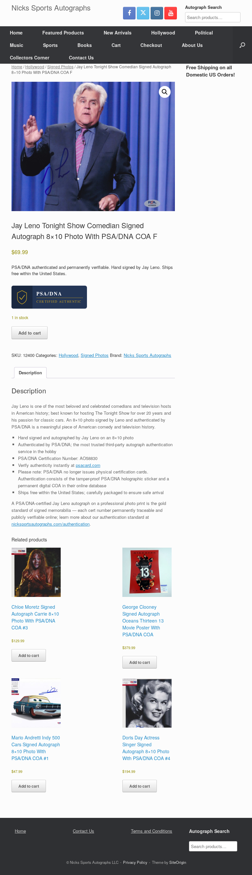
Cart (116, 45)
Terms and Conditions (151, 831)
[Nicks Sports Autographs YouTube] (170, 13)
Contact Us (81, 57)
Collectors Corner (29, 57)
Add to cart (29, 333)
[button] (242, 45)
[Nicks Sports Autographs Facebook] (129, 13)
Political (204, 32)
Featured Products (63, 32)
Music (16, 45)
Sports (50, 45)
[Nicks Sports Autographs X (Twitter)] (143, 13)
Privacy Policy (135, 862)
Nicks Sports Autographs (147, 355)
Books (84, 45)
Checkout (151, 45)
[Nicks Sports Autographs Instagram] (157, 13)
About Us (192, 45)
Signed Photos (60, 66)
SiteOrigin (177, 862)
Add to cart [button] (28, 655)
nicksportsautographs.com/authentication (50, 524)
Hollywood (163, 32)
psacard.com (88, 465)
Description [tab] (30, 372)
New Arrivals (118, 32)
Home (16, 32)
